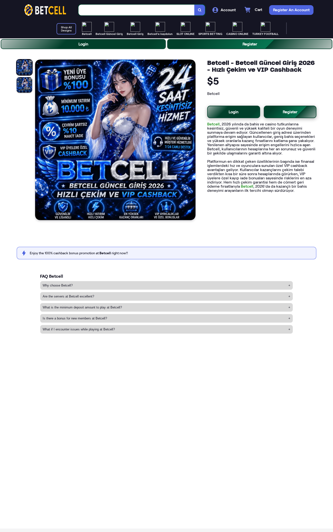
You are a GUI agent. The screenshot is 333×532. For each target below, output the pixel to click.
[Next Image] (192, 141)
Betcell (213, 124)
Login (83, 44)
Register (250, 44)
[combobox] (136, 10)
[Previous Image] (39, 141)
